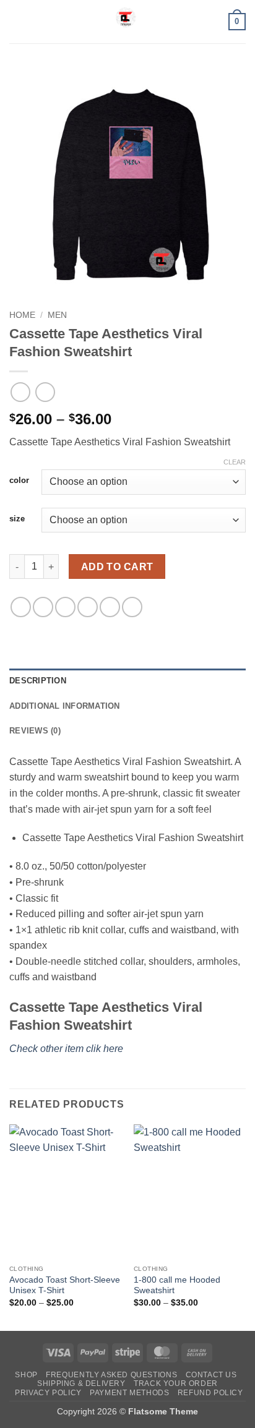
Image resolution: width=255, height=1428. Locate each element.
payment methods (129, 1392)
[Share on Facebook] (43, 607)
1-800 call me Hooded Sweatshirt (177, 1285)
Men (57, 315)
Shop (26, 1374)
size (17, 519)
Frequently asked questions (111, 1374)
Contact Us (211, 1374)
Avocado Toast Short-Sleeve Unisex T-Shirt (64, 1285)
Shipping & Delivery (81, 1383)
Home (22, 315)
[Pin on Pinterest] (110, 607)
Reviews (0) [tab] (35, 730)
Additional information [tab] (64, 706)
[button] (16, 21)
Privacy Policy (48, 1392)
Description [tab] (37, 680)
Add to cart (117, 567)
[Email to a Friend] (87, 607)
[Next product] (20, 391)
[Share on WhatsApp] (21, 607)
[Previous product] (44, 391)
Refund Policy (210, 1392)
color (19, 480)
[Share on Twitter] (65, 607)
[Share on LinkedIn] (132, 607)
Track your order (176, 1383)
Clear (234, 462)
